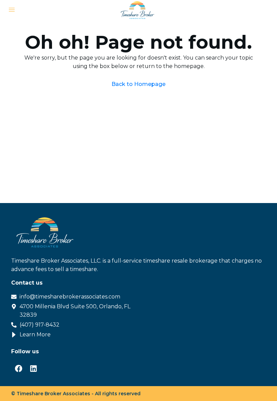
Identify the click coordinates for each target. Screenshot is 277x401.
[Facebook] (18, 368)
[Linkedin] (33, 368)
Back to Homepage (138, 84)
